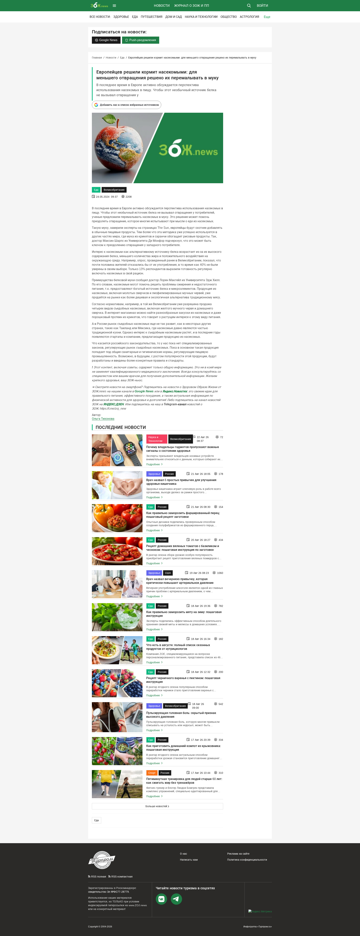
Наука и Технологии (201, 16)
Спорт (152, 772)
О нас (183, 853)
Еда (135, 16)
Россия (169, 473)
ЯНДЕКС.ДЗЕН (113, 404)
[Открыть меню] (114, 5)
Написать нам (189, 859)
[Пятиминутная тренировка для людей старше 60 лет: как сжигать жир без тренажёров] (117, 784)
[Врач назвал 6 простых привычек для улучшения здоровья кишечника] (117, 485)
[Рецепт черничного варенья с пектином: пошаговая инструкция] (117, 683)
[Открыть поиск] (249, 5)
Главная (97, 57)
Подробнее (153, 464)
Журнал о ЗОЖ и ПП (191, 6)
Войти (262, 6)
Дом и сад (173, 16)
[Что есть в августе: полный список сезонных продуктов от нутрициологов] (117, 650)
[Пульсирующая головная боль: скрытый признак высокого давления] (117, 717)
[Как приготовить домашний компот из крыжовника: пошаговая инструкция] (117, 751)
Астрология (249, 16)
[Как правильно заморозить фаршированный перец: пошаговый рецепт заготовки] (117, 518)
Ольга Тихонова (103, 418)
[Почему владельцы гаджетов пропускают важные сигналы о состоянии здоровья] (117, 450)
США (168, 572)
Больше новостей (156, 806)
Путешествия (151, 16)
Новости (162, 6)
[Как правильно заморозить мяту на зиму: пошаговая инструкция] (117, 617)
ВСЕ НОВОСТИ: (100, 16)
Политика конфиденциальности (247, 859)
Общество (228, 16)
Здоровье (121, 16)
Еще (267, 17)
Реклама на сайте (238, 853)
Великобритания (114, 189)
